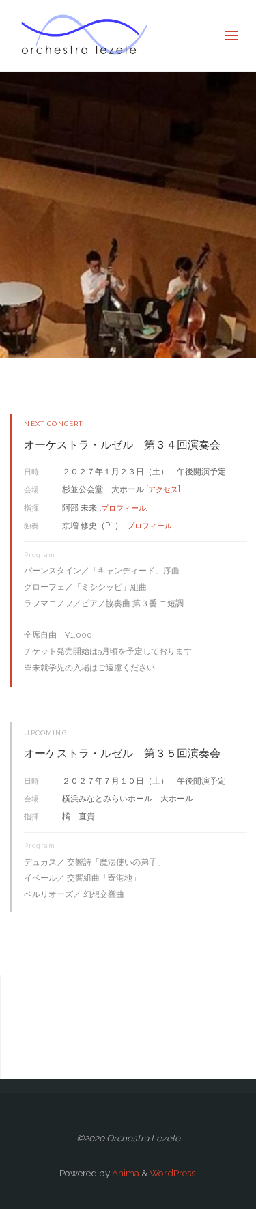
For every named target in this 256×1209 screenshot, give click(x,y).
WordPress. (173, 1172)
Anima (124, 1172)
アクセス (163, 489)
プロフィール (123, 508)
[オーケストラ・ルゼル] (84, 35)
